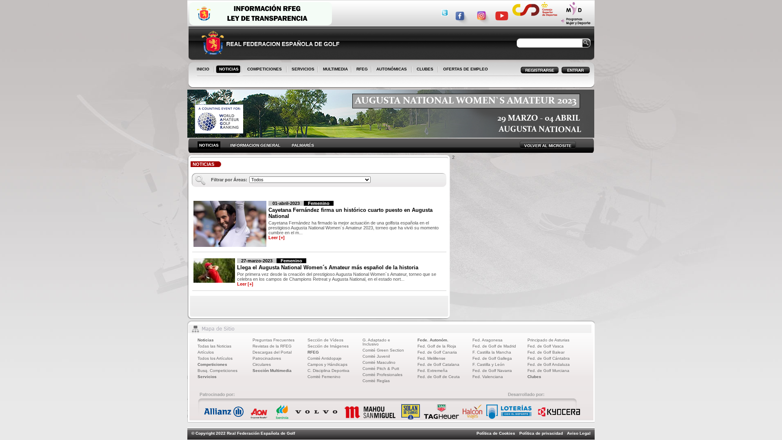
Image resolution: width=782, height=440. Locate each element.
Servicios (207, 376)
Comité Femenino (324, 376)
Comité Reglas (376, 380)
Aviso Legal (579, 433)
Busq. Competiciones (217, 370)
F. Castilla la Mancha (491, 352)
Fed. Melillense (431, 358)
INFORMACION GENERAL (255, 145)
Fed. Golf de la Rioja (436, 346)
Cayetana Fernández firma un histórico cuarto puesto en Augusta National (350, 213)
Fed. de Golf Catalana (438, 364)
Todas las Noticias (214, 346)
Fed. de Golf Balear (546, 352)
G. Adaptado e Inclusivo (376, 342)
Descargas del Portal (272, 352)
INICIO (203, 69)
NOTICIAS (227, 70)
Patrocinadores (267, 358)
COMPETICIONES (264, 69)
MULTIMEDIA (334, 70)
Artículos (206, 352)
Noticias (206, 340)
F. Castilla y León (488, 364)
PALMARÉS (303, 145)
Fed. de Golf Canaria (437, 352)
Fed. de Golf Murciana (548, 370)
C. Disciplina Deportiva (328, 370)
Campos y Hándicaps (327, 364)
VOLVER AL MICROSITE (547, 145)
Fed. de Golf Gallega (492, 358)
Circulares (262, 364)
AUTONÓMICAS (391, 69)
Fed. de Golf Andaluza (548, 364)
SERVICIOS (301, 70)
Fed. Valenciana (487, 376)
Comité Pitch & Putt (380, 368)
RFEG (360, 70)
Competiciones (212, 364)
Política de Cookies (496, 433)
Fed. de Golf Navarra (492, 370)
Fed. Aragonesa (487, 340)
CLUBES (425, 69)
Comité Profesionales (382, 374)
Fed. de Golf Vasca (545, 346)
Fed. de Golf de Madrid (494, 346)
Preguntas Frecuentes (273, 340)
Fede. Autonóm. (432, 340)
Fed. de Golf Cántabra (548, 358)
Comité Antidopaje (325, 358)
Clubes (534, 376)
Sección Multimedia (272, 370)
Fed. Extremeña (432, 370)
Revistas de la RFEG (272, 346)
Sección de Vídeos (325, 340)
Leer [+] (276, 237)
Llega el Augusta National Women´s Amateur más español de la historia (327, 267)
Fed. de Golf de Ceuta (438, 376)
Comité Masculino (378, 362)
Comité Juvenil (376, 356)
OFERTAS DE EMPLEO (465, 69)
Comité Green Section (383, 350)
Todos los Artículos (215, 358)
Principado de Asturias (548, 340)
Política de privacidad (541, 433)
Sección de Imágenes (328, 346)
